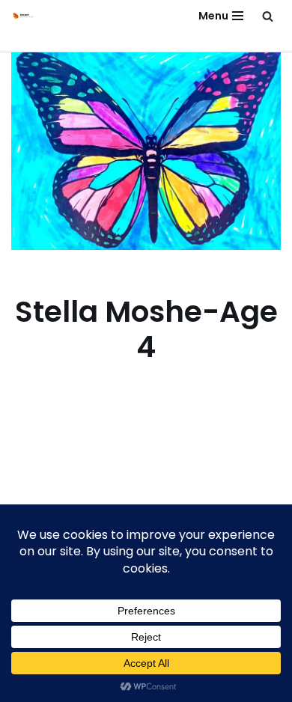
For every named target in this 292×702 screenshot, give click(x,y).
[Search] (267, 16)
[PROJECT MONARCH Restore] (23, 16)
